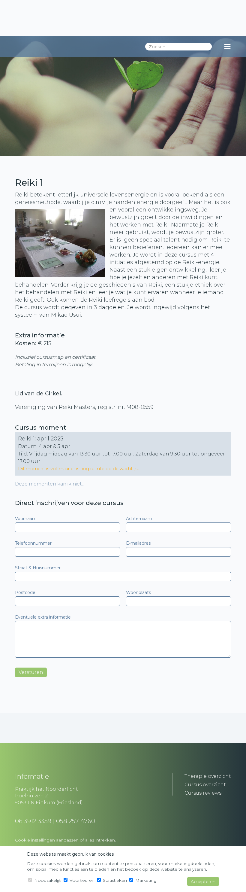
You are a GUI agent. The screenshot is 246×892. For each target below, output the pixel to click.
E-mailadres (138, 543)
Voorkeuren (81, 880)
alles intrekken (100, 840)
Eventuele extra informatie (43, 617)
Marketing (145, 880)
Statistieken (114, 880)
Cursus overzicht (205, 784)
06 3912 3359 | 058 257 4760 (55, 821)
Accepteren (203, 881)
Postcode (25, 592)
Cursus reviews (202, 793)
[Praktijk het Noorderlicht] (123, 18)
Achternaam (139, 518)
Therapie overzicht (207, 776)
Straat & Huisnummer (38, 568)
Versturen (31, 672)
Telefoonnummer (33, 543)
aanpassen (67, 840)
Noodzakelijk (47, 880)
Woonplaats (138, 592)
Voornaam (26, 518)
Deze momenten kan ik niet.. (49, 484)
